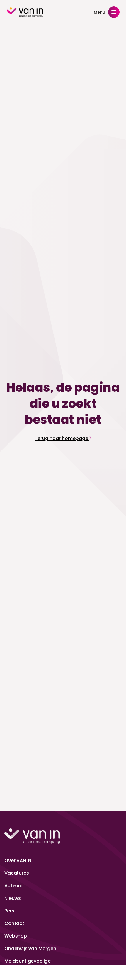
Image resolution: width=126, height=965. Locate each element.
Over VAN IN (17, 860)
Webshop (15, 936)
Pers (9, 910)
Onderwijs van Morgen (30, 948)
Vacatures (16, 873)
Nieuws (12, 898)
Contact (14, 923)
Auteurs (13, 885)
